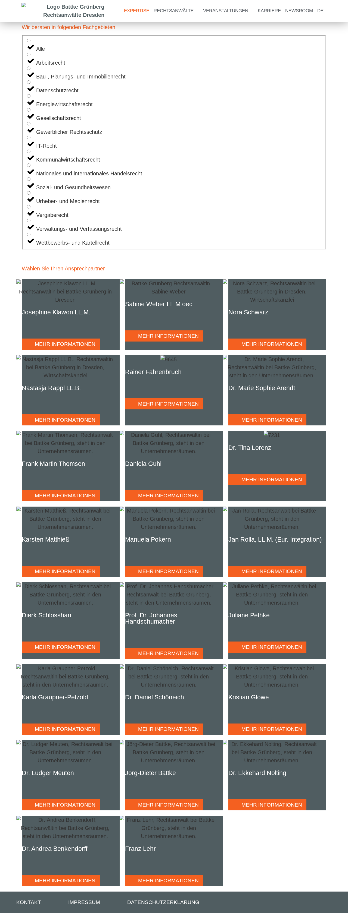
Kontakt (28, 902)
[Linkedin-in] (333, 902)
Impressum (84, 902)
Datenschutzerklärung (163, 902)
